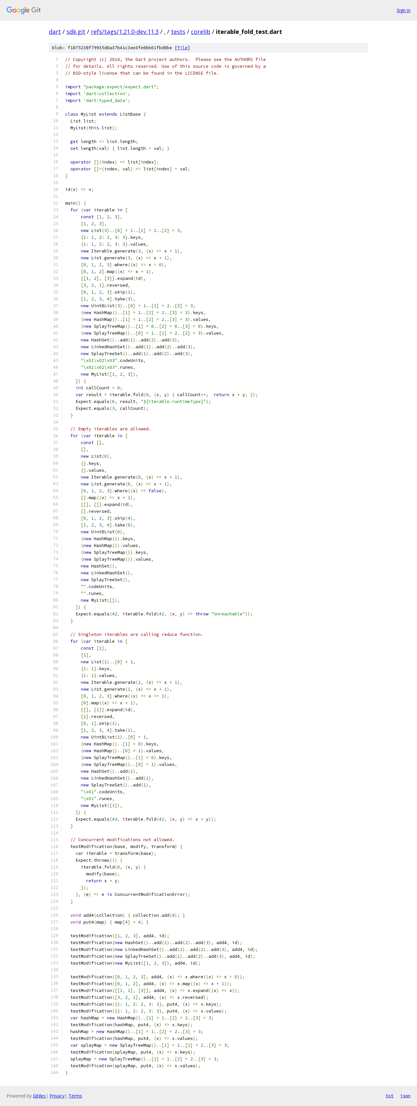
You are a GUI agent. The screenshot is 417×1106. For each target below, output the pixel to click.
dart (55, 32)
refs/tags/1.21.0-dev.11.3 (125, 32)
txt (390, 1096)
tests (178, 32)
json (405, 1096)
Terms (75, 1096)
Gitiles (39, 1096)
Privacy (57, 1096)
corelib (200, 32)
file (182, 47)
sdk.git (75, 32)
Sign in (403, 10)
